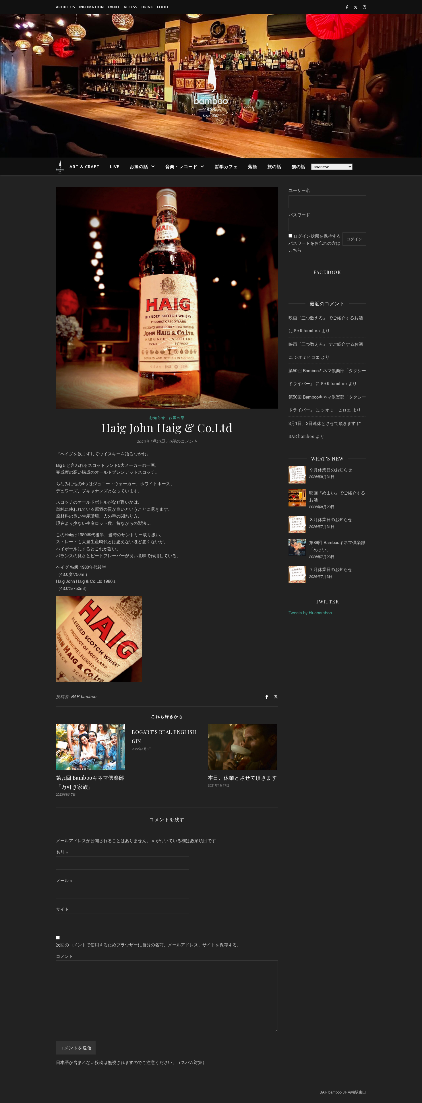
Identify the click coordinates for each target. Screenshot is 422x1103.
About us (65, 7)
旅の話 (274, 166)
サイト (62, 909)
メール (64, 880)
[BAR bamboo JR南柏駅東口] (211, 86)
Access (131, 7)
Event (114, 7)
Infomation (91, 7)
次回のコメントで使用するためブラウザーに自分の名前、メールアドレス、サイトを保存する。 (148, 944)
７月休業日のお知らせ (330, 569)
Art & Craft (84, 166)
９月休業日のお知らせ (330, 470)
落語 (252, 166)
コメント (64, 956)
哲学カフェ (226, 166)
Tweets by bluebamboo (310, 612)
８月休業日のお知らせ (330, 519)
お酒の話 (139, 166)
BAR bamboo (84, 696)
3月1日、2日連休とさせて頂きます (322, 423)
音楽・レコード (181, 166)
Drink (147, 7)
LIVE (114, 166)
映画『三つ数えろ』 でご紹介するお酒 (326, 317)
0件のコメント (183, 441)
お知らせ (157, 417)
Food (162, 7)
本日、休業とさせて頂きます (242, 777)
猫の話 (298, 166)
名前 (62, 852)
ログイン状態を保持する (317, 236)
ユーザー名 (299, 190)
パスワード (299, 214)
